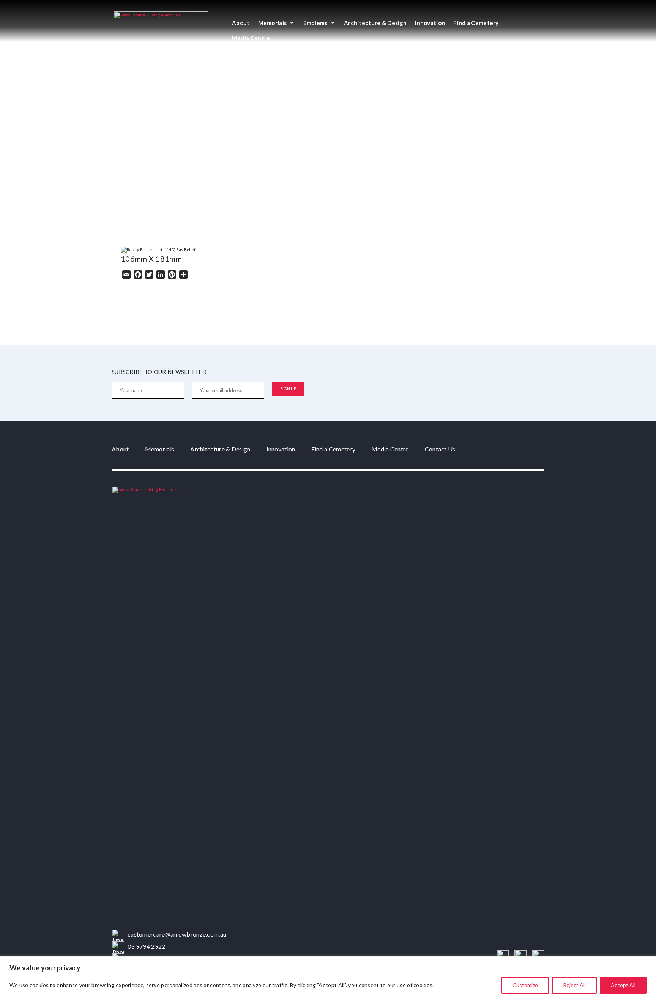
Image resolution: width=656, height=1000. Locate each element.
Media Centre (251, 38)
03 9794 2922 (147, 946)
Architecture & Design (375, 22)
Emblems (315, 22)
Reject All (574, 985)
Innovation (430, 22)
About (241, 22)
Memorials (272, 22)
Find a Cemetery (476, 22)
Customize (525, 985)
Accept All (623, 985)
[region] (328, 978)
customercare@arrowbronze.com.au (177, 934)
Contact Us (440, 449)
